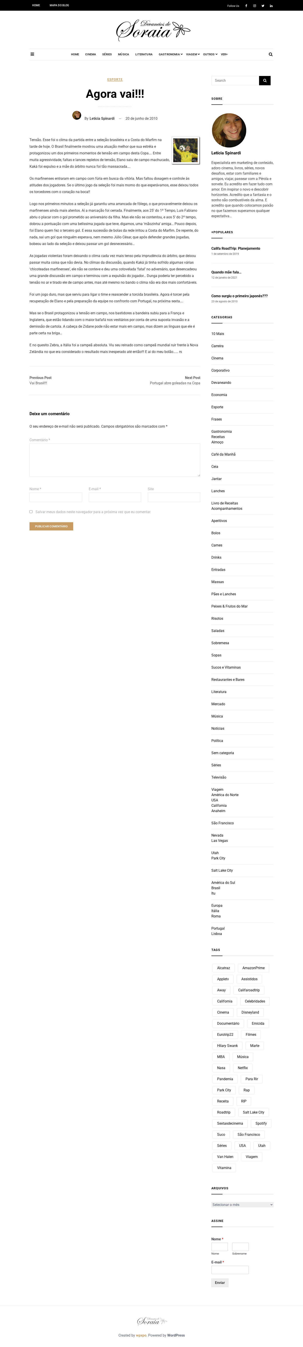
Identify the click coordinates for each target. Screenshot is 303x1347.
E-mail (95, 489)
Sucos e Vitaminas (226, 667)
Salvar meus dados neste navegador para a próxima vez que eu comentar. (93, 512)
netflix (243, 1068)
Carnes (216, 545)
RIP (243, 1101)
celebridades (255, 1001)
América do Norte (224, 795)
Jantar (216, 479)
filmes (251, 1034)
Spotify (261, 1123)
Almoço (217, 442)
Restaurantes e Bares (227, 679)
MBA (221, 1057)
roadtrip (223, 1112)
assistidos (249, 979)
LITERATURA (144, 54)
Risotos (217, 618)
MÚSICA (123, 54)
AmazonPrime (253, 968)
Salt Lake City (222, 870)
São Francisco (222, 823)
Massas (217, 582)
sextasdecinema (230, 1123)
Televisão (218, 777)
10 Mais (217, 334)
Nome (35, 489)
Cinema (217, 358)
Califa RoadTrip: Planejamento (235, 248)
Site (151, 489)
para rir (252, 1079)
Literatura (218, 692)
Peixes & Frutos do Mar (229, 606)
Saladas (217, 631)
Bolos (215, 533)
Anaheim (218, 811)
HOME (36, 5)
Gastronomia (221, 431)
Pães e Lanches (223, 594)
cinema (223, 1012)
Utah (215, 853)
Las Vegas (219, 841)
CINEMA (90, 54)
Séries (216, 765)
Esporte (115, 79)
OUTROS (209, 54)
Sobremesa (220, 643)
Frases (216, 419)
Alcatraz (223, 968)
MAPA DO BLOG (59, 5)
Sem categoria (222, 753)
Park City (218, 858)
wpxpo (141, 1335)
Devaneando (221, 383)
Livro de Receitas (224, 503)
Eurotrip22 (225, 1034)
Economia (219, 395)
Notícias (217, 728)
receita (223, 1101)
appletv (223, 979)
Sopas (216, 655)
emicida (258, 1023)
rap (247, 1090)
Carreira (217, 346)
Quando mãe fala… (226, 272)
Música (217, 716)
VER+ (224, 54)
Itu (213, 893)
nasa (221, 1068)
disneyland (250, 1012)
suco (221, 1134)
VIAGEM (191, 54)
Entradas (218, 570)
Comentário (40, 440)
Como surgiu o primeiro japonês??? (239, 296)
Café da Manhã (223, 454)
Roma (216, 916)
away (221, 990)
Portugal (218, 928)
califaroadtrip (249, 990)
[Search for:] (235, 80)
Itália (215, 911)
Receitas (218, 437)
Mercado (218, 704)
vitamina (224, 1168)
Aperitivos (219, 521)
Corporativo (220, 370)
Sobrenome (239, 1253)
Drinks (216, 557)
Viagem (217, 789)
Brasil (215, 888)
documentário (228, 1023)
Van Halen (225, 1157)
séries (222, 1146)
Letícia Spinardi (102, 118)
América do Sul (223, 883)
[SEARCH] (265, 80)
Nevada (217, 835)
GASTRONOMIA (169, 54)
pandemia (225, 1079)
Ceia (214, 466)
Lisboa (216, 934)
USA (214, 800)
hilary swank (227, 1046)
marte (254, 1046)
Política (217, 741)
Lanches (218, 491)
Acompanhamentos (226, 508)
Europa (216, 905)
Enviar (220, 1283)
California (219, 805)
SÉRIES (107, 54)
